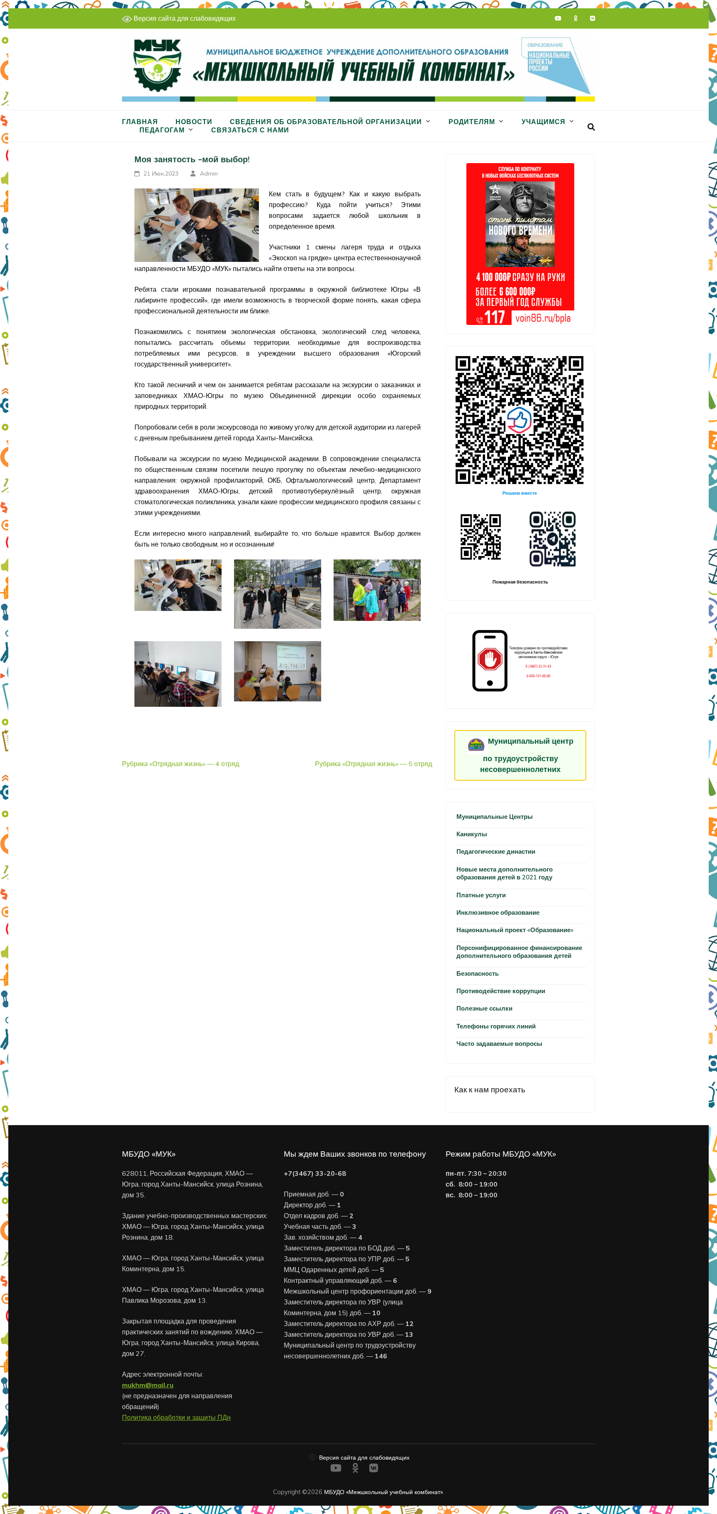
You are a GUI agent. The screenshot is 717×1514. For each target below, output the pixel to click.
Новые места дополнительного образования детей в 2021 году (504, 873)
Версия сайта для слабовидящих (184, 18)
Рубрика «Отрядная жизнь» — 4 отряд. (181, 763)
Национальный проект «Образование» (514, 930)
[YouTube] (558, 18)
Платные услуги (481, 895)
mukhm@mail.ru (147, 1385)
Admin (209, 173)
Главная (140, 121)
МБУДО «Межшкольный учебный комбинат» (383, 1492)
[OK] (576, 18)
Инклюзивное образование (497, 912)
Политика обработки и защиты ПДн (176, 1417)
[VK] (592, 18)
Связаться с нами (250, 130)
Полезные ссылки (484, 1008)
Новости (194, 121)
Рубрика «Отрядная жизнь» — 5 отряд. (374, 763)
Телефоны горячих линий (496, 1026)
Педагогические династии (495, 851)
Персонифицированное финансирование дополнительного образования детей (519, 952)
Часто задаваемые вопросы (499, 1044)
